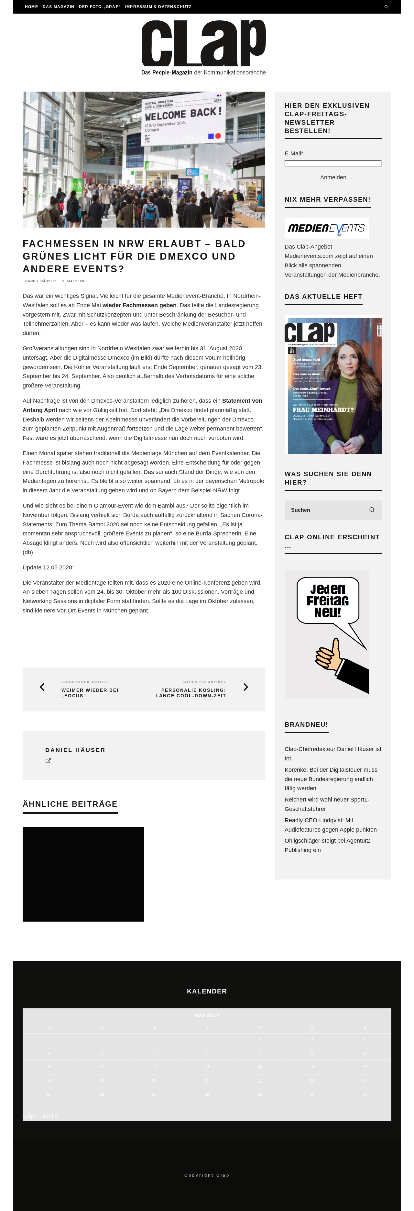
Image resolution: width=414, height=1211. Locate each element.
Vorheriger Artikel (85, 682)
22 (259, 1080)
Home (31, 7)
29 (259, 1094)
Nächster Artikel (204, 682)
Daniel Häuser (40, 281)
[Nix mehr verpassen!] (327, 237)
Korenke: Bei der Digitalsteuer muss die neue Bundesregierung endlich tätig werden (331, 779)
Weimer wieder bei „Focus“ (90, 693)
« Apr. (30, 1116)
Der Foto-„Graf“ (100, 7)
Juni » (50, 1116)
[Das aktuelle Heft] (333, 452)
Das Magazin (58, 7)
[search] (372, 510)
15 (259, 1067)
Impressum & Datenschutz (158, 7)
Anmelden (333, 177)
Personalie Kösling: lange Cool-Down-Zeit (191, 693)
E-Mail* (294, 153)
